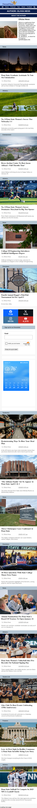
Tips (18, 7)
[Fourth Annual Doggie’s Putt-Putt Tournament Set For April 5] (18, 280)
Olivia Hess (24, 19)
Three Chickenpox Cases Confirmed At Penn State (17, 529)
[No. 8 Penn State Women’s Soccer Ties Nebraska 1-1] (18, 105)
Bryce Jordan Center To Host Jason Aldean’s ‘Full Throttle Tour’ (15, 164)
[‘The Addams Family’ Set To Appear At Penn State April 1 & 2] (18, 467)
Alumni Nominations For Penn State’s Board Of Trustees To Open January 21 (17, 617)
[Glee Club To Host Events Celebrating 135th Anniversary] (18, 691)
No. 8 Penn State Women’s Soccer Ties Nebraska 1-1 (16, 120)
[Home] (10, 4)
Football (29, 7)
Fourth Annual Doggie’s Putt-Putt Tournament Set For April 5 (15, 296)
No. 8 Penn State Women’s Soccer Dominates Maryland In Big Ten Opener (17, 208)
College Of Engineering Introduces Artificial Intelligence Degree (15, 252)
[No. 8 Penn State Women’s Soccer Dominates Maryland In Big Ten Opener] (18, 192)
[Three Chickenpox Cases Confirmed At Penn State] (18, 513)
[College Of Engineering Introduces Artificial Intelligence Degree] (18, 236)
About (23, 7)
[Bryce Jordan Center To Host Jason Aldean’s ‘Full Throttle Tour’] (18, 148)
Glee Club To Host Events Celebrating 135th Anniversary (16, 706)
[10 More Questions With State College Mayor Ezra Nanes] (18, 558)
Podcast (12, 7)
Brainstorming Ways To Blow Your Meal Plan (17, 442)
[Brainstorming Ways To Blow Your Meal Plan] (18, 427)
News (7, 7)
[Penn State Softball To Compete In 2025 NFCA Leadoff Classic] (18, 776)
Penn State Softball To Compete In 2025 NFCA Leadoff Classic (17, 790)
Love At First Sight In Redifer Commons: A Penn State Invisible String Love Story (18, 750)
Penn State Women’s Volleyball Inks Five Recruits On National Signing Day (17, 661)
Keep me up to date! (11, 349)
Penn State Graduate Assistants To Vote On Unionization (17, 76)
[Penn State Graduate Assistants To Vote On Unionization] (18, 61)
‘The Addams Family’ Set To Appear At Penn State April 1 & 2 (17, 482)
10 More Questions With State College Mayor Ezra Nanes (16, 573)
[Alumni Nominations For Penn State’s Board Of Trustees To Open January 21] (18, 602)
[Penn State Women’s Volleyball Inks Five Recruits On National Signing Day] (18, 646)
